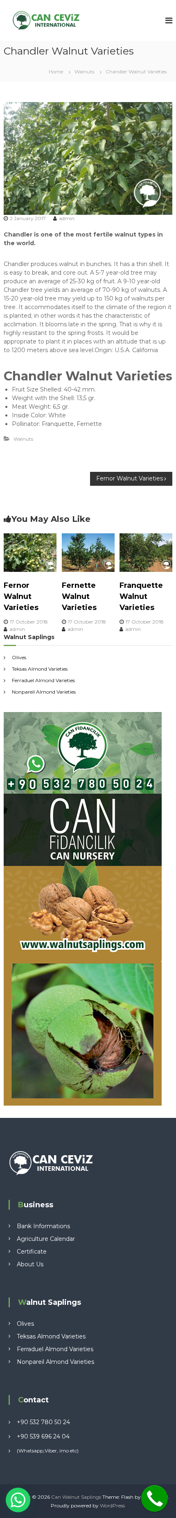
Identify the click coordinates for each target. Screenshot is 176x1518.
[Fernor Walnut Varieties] (30, 551)
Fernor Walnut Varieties (21, 596)
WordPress (112, 1505)
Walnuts (84, 71)
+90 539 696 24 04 (43, 1436)
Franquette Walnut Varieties (141, 596)
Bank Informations (43, 1226)
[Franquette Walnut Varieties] (146, 551)
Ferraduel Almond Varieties (43, 680)
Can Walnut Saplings (76, 1497)
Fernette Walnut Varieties (79, 596)
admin (66, 218)
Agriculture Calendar (46, 1239)
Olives (19, 657)
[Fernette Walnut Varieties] (88, 551)
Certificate (32, 1251)
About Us (30, 1264)
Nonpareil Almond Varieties (44, 692)
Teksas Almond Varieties (40, 669)
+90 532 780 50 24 (43, 1422)
